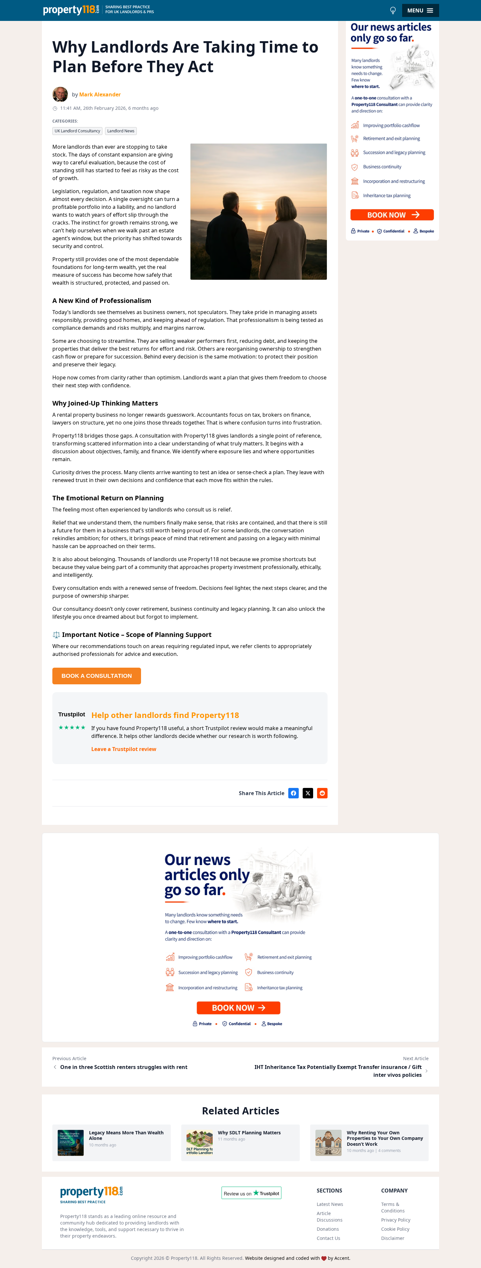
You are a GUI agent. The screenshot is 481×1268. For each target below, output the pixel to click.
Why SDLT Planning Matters (249, 1133)
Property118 (184, 1258)
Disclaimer (392, 1238)
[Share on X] (308, 793)
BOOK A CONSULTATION (97, 676)
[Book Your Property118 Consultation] (392, 128)
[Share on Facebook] (293, 793)
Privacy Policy (395, 1220)
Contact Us (328, 1238)
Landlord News (120, 131)
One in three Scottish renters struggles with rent (123, 1067)
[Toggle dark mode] (393, 10)
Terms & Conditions (393, 1207)
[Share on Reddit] (322, 793)
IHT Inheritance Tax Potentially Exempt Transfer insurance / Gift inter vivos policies (338, 1070)
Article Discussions (330, 1216)
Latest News (330, 1204)
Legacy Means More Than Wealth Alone (126, 1135)
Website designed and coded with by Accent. (297, 1258)
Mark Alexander (100, 94)
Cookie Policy (395, 1229)
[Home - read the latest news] (214, 10)
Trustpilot (71, 714)
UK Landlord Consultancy (77, 131)
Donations (328, 1229)
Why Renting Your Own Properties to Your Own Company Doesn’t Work (385, 1138)
